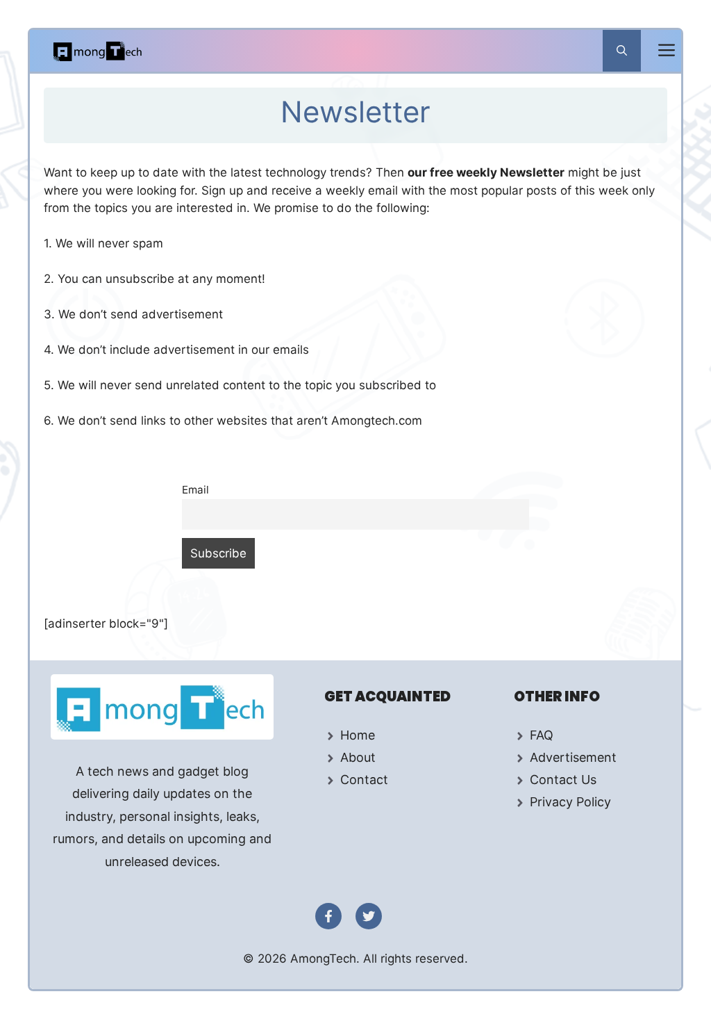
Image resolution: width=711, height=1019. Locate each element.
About (358, 757)
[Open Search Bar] (622, 51)
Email (195, 489)
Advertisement (573, 757)
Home (357, 735)
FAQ (541, 735)
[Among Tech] (98, 51)
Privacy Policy (570, 801)
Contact (364, 779)
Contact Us (563, 779)
